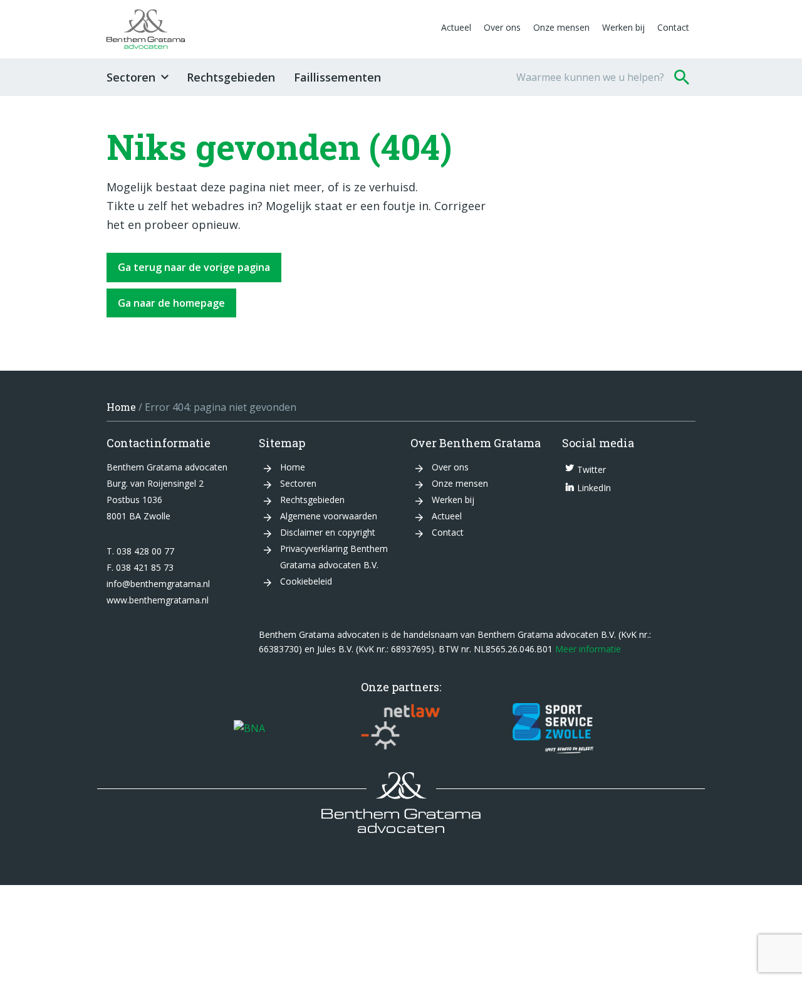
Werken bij (623, 27)
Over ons (502, 27)
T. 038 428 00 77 (140, 551)
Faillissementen (337, 77)
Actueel (456, 27)
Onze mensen (561, 27)
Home (121, 406)
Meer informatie (588, 649)
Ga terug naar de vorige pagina (194, 267)
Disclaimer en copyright (327, 532)
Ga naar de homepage (171, 303)
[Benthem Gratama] (271, 29)
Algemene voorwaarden (328, 516)
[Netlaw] (401, 728)
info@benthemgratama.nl (158, 584)
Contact (673, 27)
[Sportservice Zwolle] (553, 728)
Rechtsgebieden (231, 77)
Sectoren (131, 77)
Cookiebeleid (306, 581)
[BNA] (249, 728)
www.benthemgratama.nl (158, 600)
